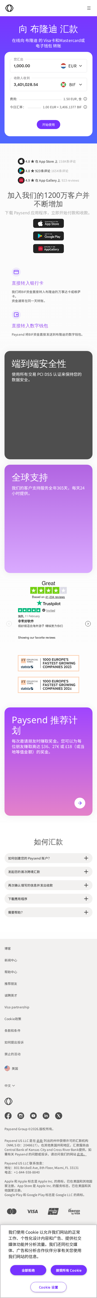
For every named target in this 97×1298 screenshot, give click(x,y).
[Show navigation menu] (88, 8)
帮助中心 (11, 972)
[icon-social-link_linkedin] (46, 1115)
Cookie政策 (13, 1018)
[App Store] (48, 223)
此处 (40, 1140)
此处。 (81, 1154)
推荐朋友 (11, 983)
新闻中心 (11, 960)
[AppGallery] (48, 248)
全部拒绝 (28, 1270)
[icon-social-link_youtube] (33, 1115)
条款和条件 (13, 1030)
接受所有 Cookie (69, 1270)
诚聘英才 (11, 995)
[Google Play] (48, 235)
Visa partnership (17, 1007)
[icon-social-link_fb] (8, 1115)
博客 (8, 948)
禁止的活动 (13, 1054)
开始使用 (48, 124)
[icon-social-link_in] (20, 1115)
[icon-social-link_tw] (58, 1115)
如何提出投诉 (14, 1042)
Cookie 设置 (48, 1287)
